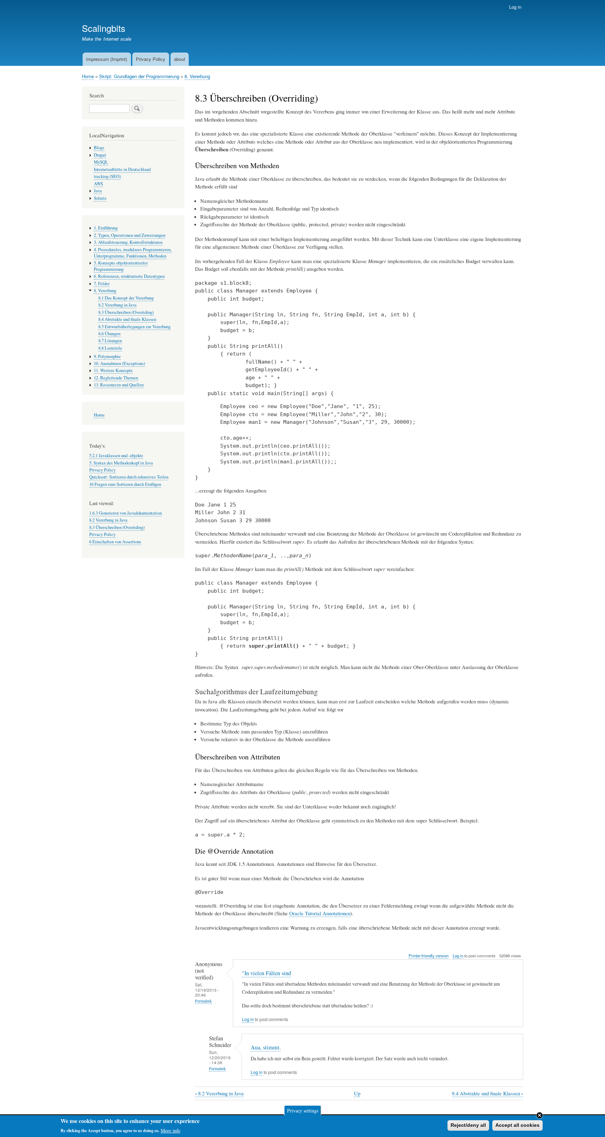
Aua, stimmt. (266, 1047)
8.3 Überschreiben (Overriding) (126, 312)
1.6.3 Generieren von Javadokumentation (125, 513)
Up (357, 1093)
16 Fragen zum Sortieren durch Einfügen (125, 484)
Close (539, 1115)
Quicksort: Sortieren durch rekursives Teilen (128, 477)
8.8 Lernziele (110, 348)
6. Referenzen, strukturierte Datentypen (129, 276)
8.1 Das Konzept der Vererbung (126, 298)
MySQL (101, 162)
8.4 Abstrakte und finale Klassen (487, 1093)
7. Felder (102, 284)
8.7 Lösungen (110, 341)
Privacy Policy (150, 59)
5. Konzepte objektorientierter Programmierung (121, 266)
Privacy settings (302, 1110)
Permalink (203, 1001)
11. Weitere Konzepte (113, 370)
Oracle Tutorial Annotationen (319, 913)
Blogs (99, 148)
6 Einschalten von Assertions (115, 542)
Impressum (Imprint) (106, 59)
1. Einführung (106, 228)
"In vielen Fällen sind (266, 973)
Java (98, 191)
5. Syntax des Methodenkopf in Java (121, 463)
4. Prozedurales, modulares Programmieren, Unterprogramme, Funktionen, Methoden (133, 253)
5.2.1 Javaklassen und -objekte (116, 456)
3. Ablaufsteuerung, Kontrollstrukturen (128, 242)
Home (88, 76)
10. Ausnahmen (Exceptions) (119, 363)
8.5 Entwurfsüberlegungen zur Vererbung (134, 327)
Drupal (100, 155)
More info (170, 1130)
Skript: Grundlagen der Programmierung (139, 76)
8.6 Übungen (109, 334)
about (179, 59)
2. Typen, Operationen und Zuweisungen (129, 235)
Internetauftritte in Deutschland (122, 169)
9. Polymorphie (107, 356)
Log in (515, 7)
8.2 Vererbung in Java (219, 1093)
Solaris (100, 198)
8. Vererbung (197, 76)
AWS (98, 184)
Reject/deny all (468, 1125)
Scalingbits (103, 28)
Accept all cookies (517, 1125)
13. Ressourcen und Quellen (119, 385)
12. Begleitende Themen (116, 378)
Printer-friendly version (428, 955)
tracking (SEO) (107, 176)
